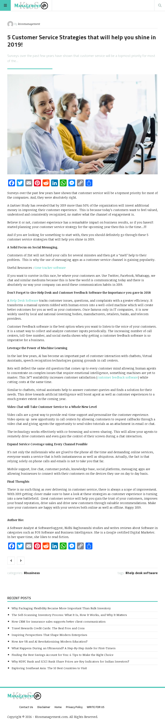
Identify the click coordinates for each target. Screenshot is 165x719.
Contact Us (26, 707)
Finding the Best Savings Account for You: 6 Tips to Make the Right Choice (62, 655)
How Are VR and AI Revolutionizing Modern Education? (49, 641)
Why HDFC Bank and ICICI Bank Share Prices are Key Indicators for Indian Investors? (70, 661)
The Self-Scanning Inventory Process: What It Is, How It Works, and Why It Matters (69, 615)
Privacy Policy (74, 707)
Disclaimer (43, 707)
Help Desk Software (143, 572)
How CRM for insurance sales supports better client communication (58, 621)
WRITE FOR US (95, 707)
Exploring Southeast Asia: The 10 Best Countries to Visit (49, 668)
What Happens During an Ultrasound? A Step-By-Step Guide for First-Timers (64, 648)
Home (58, 707)
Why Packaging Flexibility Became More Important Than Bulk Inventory (61, 608)
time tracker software (50, 268)
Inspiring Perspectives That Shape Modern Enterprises (49, 635)
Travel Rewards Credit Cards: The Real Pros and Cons (48, 628)
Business (33, 572)
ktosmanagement (29, 24)
